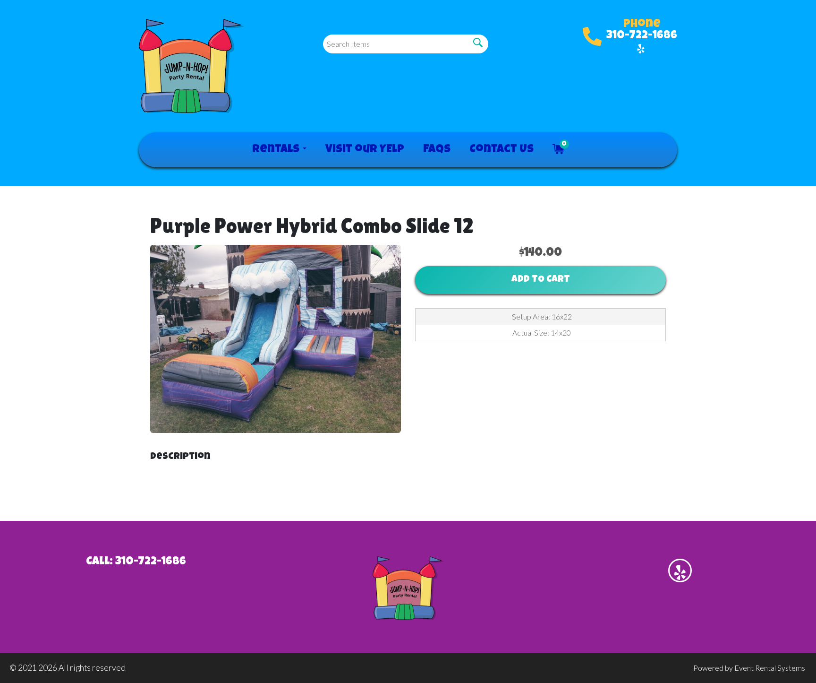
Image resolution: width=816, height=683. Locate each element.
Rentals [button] (277, 150)
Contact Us (501, 150)
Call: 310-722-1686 (136, 562)
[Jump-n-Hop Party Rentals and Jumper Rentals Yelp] (641, 48)
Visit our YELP (364, 150)
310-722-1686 (641, 36)
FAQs (436, 150)
